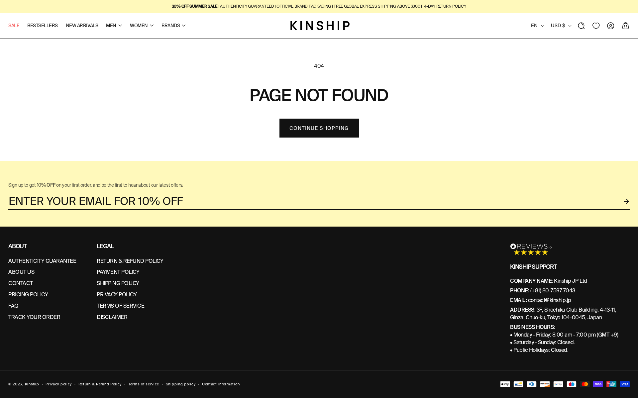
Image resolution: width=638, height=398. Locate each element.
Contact (20, 283)
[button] (581, 25)
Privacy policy (59, 384)
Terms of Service (120, 305)
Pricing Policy (28, 294)
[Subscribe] (626, 201)
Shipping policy (181, 384)
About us (21, 271)
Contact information (221, 384)
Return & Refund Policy (100, 384)
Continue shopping (319, 128)
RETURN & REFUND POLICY (130, 260)
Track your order (34, 317)
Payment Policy (118, 271)
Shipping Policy (118, 283)
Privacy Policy (117, 294)
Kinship (32, 384)
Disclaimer (112, 317)
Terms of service (143, 384)
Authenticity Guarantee (42, 260)
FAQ (13, 305)
